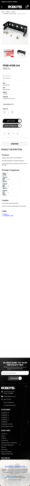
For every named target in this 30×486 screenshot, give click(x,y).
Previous (2, 32)
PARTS (8, 11)
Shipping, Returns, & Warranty (9, 442)
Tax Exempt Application (7, 445)
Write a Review (6, 78)
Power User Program (6, 451)
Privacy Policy (4, 440)
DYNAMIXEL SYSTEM (6, 424)
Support (3, 436)
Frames (13, 11)
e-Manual (3, 438)
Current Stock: (8, 104)
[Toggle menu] (2, 7)
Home (2, 11)
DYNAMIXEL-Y (5, 417)
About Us (3, 447)
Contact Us (4, 433)
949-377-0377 (7, 399)
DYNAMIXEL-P (5, 419)
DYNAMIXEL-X (5, 415)
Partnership (4, 449)
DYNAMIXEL (4, 422)
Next (27, 32)
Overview (14, 144)
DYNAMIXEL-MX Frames (9, 13)
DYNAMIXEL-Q (5, 413)
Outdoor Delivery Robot (7, 426)
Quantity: (5, 108)
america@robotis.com (10, 396)
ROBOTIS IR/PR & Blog (7, 454)
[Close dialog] (28, 461)
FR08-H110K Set (22, 13)
